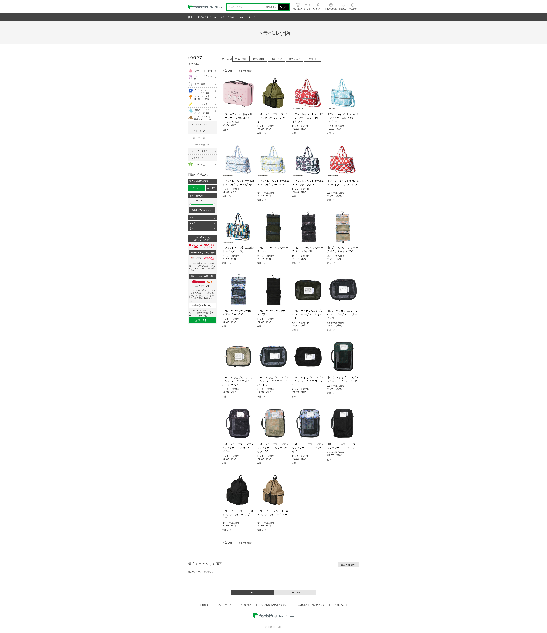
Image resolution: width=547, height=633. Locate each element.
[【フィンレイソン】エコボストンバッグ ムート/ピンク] (238, 160)
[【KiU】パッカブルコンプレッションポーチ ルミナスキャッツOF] (273, 423)
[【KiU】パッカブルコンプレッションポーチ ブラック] (343, 423)
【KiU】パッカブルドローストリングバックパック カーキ (272, 117)
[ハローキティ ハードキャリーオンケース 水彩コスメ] (238, 93)
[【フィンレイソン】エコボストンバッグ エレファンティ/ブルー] (343, 93)
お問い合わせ (227, 17)
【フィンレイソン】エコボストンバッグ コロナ (238, 249)
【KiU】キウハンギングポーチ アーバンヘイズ (237, 312)
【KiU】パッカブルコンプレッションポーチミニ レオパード (307, 314)
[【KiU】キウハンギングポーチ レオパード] (273, 227)
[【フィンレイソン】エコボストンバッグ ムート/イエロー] (273, 160)
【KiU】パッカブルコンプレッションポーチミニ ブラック (307, 380)
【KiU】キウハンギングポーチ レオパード (272, 249)
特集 (190, 17)
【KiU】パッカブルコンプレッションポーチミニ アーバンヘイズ (272, 380)
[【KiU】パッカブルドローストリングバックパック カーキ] (273, 93)
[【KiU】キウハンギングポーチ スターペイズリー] (308, 227)
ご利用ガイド (224, 604)
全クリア (211, 188)
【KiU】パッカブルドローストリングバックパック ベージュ (272, 514)
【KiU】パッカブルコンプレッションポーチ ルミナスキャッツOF (272, 447)
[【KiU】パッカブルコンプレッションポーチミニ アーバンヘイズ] (273, 357)
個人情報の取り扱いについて (311, 604)
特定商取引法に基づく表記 (274, 604)
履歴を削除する (348, 564)
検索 (285, 7)
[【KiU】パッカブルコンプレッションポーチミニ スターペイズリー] (343, 290)
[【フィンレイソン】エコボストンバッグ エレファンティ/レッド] (308, 93)
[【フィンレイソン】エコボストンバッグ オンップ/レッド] (343, 160)
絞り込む (197, 188)
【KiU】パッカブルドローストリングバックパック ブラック (237, 514)
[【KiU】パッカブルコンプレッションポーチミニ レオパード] (308, 290)
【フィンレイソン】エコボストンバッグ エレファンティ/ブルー (343, 117)
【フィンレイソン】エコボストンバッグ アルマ (308, 182)
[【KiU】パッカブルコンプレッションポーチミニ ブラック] (308, 357)
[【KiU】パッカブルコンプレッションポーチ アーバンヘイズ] (308, 423)
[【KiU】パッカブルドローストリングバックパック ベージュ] (273, 490)
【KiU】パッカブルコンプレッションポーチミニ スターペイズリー (342, 314)
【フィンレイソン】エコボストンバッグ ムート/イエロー (273, 184)
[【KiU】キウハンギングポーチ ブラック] (273, 290)
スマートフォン (294, 592)
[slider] (190, 204)
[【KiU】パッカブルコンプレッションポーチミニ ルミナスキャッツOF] (238, 357)
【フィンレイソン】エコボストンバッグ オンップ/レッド (343, 184)
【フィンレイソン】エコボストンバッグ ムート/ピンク (238, 182)
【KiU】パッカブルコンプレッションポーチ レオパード (342, 379)
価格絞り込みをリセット (202, 210)
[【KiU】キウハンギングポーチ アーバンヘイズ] (238, 290)
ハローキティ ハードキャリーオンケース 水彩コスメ (237, 115)
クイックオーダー (248, 17)
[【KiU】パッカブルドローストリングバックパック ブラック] (238, 490)
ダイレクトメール (206, 17)
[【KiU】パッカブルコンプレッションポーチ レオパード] (343, 357)
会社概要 (204, 604)
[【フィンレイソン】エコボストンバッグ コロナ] (238, 227)
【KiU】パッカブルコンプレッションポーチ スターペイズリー (237, 447)
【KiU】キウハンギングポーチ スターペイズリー (307, 249)
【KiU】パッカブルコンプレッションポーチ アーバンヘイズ (307, 447)
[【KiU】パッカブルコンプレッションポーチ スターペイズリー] (238, 423)
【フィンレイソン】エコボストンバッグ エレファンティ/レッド (308, 117)
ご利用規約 (246, 604)
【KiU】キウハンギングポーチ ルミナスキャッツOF (342, 249)
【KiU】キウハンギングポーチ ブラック (272, 312)
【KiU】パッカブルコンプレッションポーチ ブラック (342, 445)
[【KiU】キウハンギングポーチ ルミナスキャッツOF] (343, 227)
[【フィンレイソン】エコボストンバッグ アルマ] (308, 160)
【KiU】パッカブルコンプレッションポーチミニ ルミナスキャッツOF (237, 380)
